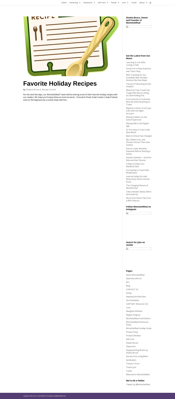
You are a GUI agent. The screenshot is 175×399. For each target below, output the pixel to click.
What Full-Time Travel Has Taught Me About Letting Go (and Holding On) (138, 93)
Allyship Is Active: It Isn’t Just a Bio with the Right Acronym (138, 111)
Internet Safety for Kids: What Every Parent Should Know (137, 179)
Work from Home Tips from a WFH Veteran (138, 199)
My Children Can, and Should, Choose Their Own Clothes (138, 142)
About (142, 3)
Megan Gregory (133, 315)
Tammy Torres (132, 363)
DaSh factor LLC (60, 396)
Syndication (131, 360)
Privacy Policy (132, 332)
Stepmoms (87, 3)
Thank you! (131, 367)
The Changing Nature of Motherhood (137, 186)
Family (114, 3)
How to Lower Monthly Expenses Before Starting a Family (138, 151)
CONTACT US (132, 289)
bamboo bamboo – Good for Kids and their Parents (139, 158)
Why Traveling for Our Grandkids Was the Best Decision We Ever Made (136, 78)
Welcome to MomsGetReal (138, 374)
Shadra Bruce (33, 89)
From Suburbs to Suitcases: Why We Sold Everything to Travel (138, 102)
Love (124, 3)
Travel (133, 3)
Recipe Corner (49, 89)
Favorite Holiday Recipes (60, 83)
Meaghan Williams (134, 311)
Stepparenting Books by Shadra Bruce (137, 351)
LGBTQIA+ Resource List (137, 304)
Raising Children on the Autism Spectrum (136, 118)
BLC (128, 282)
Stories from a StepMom (137, 356)
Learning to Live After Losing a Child (136, 63)
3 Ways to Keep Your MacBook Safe (135, 165)
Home (64, 3)
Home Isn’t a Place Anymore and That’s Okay (138, 69)
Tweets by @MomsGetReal (138, 384)
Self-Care (102, 3)
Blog (128, 285)
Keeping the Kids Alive (136, 296)
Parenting (74, 3)
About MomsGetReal (135, 275)
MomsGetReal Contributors (138, 318)
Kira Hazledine (132, 300)
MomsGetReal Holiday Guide (138, 328)
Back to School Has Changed (139, 136)
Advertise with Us (134, 278)
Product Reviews (133, 335)
